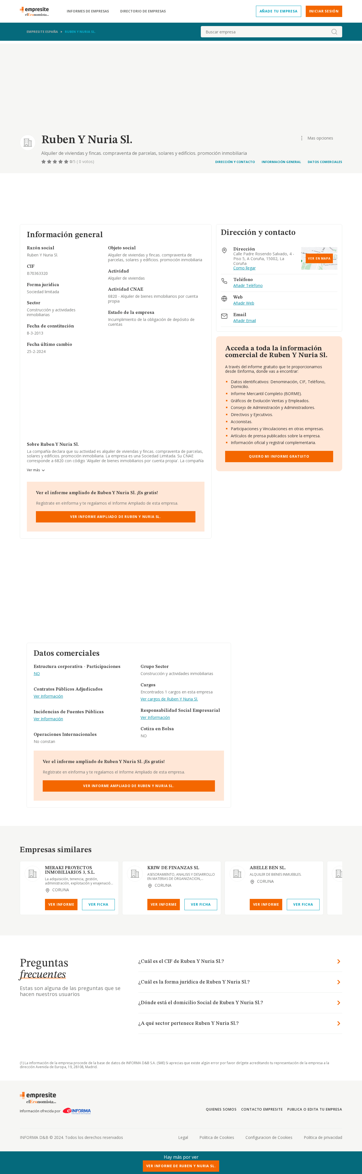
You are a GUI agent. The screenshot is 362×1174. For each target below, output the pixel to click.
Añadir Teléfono (248, 285)
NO (37, 673)
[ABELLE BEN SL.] (237, 874)
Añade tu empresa (279, 11)
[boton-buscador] (334, 31)
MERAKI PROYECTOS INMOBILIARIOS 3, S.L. (70, 870)
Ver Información (48, 696)
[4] (61, 161)
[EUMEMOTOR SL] (340, 874)
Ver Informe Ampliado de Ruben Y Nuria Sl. (115, 516)
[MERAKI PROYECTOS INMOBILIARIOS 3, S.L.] (32, 874)
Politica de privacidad (323, 1137)
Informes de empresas (88, 11)
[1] (44, 161)
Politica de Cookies (216, 1137)
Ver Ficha (98, 904)
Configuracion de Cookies (268, 1137)
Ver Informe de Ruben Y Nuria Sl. (181, 1166)
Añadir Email (244, 320)
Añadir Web (243, 303)
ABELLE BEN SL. (268, 868)
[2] (50, 161)
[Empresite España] (36, 11)
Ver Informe (61, 904)
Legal (183, 1137)
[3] (55, 161)
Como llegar (244, 268)
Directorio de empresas (143, 11)
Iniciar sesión (324, 11)
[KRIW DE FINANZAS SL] (135, 874)
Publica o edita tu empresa (314, 1109)
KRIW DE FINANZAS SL (173, 868)
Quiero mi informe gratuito (279, 456)
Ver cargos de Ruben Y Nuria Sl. (169, 699)
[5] (67, 161)
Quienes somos (221, 1109)
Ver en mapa (319, 258)
